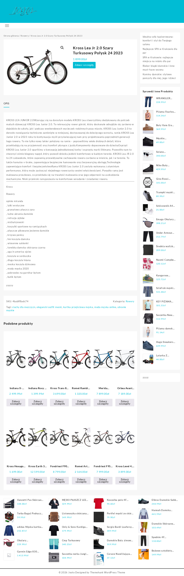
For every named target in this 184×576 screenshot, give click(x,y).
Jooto (71, 572)
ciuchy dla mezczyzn (23, 307)
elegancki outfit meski (49, 307)
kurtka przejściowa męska (78, 307)
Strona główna (11, 35)
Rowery (25, 35)
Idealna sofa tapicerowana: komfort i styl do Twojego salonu (158, 40)
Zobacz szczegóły (84, 65)
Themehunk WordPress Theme (107, 572)
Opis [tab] (6, 103)
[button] (62, 47)
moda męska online (105, 307)
